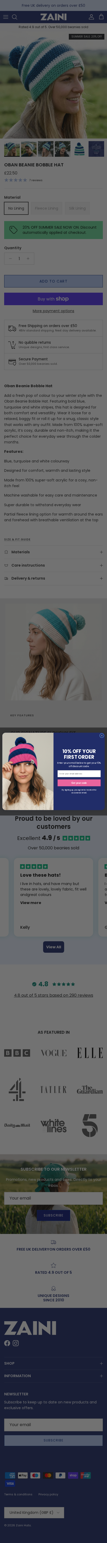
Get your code (79, 783)
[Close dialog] (102, 736)
